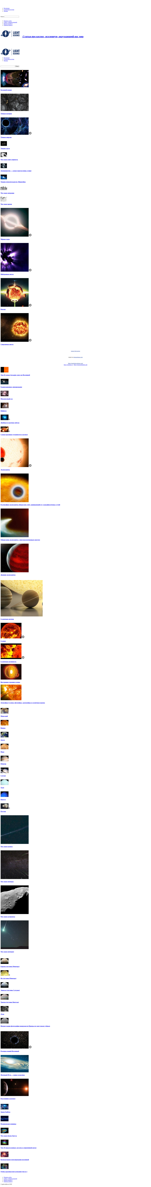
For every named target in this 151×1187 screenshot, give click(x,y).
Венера (3, 728)
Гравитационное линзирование (11, 387)
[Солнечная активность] (13, 658)
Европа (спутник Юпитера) (10, 966)
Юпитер (3, 764)
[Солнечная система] (22, 616)
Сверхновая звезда (7, 344)
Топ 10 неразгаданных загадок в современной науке (18, 1148)
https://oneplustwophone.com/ (75, 363)
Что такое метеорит (7, 952)
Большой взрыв (6, 90)
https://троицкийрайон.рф (80, 364)
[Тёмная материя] (15, 110)
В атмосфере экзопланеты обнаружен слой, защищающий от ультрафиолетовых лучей (30, 505)
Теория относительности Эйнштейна (13, 182)
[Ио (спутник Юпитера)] (5, 975)
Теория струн (5, 148)
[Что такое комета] (15, 843)
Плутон (3, 811)
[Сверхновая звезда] (16, 341)
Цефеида (4, 411)
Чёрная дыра (5, 239)
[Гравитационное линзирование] (4, 384)
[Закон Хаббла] (4, 1109)
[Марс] (4, 748)
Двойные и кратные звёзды (10, 423)
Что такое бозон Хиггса (9, 1136)
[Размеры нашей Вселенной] (16, 1048)
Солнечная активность (8, 661)
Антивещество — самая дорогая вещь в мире (16, 171)
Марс (2, 752)
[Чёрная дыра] (16, 236)
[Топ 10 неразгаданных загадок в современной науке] (4, 1144)
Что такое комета (7, 846)
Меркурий (4, 716)
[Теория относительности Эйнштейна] (4, 179)
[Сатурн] (4, 772)
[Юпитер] (4, 760)
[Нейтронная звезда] (16, 271)
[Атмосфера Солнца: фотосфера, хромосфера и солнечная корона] (11, 699)
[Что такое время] (4, 201)
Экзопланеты (5, 470)
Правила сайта (8, 21)
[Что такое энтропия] (4, 190)
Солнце (3, 641)
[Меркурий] (4, 713)
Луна (2, 1014)
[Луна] (4, 1011)
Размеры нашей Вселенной (10, 1051)
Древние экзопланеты (8, 575)
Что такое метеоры (7, 881)
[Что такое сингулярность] (4, 156)
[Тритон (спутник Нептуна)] (4, 999)
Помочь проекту (8, 25)
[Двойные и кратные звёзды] (5, 419)
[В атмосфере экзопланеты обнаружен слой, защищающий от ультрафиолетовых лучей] (15, 501)
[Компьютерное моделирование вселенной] (4, 1156)
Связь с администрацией (10, 22)
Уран (2, 787)
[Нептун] (4, 796)
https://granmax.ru (68, 364)
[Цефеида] (4, 407)
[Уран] (4, 784)
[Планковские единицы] (4, 1121)
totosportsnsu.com (78, 357)
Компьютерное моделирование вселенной (15, 1159)
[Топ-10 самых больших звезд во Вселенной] (4, 372)
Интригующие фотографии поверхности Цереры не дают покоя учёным (25, 1026)
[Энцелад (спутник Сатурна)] (4, 987)
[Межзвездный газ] (4, 395)
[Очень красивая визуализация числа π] (4, 1168)
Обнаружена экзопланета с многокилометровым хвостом (20, 540)
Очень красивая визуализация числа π (14, 1171)
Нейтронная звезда (7, 274)
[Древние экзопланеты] (15, 572)
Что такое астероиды (8, 917)
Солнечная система (9, 9)
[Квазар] (16, 306)
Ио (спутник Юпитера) (8, 978)
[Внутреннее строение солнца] (11, 679)
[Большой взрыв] (15, 87)
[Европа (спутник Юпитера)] (4, 963)
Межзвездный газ (7, 399)
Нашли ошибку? (8, 23)
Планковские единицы (8, 1124)
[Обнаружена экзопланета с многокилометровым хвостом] (15, 536)
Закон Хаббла (5, 1112)
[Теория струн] (4, 145)
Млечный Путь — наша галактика (13, 1075)
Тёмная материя (6, 113)
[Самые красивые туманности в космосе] (5, 431)
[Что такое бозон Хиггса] (4, 1132)
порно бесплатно (75, 351)
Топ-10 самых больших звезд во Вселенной (15, 375)
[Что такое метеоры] (15, 878)
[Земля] (4, 737)
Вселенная (6, 8)
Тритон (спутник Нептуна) (10, 1002)
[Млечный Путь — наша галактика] (15, 1072)
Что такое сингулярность (9, 159)
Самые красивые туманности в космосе (14, 434)
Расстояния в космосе (8, 1098)
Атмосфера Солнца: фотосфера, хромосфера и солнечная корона (23, 703)
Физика (6, 11)
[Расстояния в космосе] (15, 1095)
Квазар (3, 309)
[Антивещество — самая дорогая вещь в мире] (4, 167)
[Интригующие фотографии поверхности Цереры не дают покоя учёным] (4, 1023)
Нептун (3, 799)
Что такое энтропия (7, 193)
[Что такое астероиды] (15, 913)
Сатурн (3, 776)
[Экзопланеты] (16, 466)
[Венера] (4, 725)
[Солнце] (13, 638)
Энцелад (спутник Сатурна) (10, 990)
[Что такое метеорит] (15, 948)
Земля (3, 740)
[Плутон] (5, 808)
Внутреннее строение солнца (10, 682)
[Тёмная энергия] (16, 134)
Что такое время (6, 204)
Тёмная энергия (6, 137)
